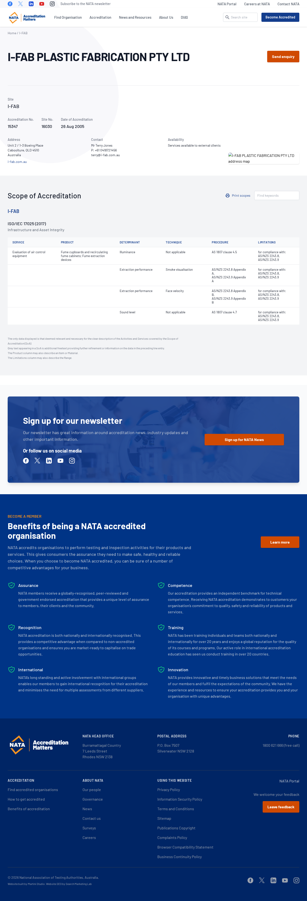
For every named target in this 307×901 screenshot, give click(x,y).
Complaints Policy (172, 837)
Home (12, 33)
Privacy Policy (168, 789)
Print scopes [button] (241, 195)
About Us (166, 17)
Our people (92, 789)
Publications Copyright (176, 828)
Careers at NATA (257, 4)
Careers (89, 837)
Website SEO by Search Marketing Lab (69, 883)
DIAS (184, 17)
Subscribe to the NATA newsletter (85, 4)
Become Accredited (280, 17)
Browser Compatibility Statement (185, 847)
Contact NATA (288, 4)
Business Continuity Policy (179, 856)
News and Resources (135, 17)
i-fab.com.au (17, 162)
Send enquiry (283, 56)
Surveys (89, 828)
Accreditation (100, 17)
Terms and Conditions (175, 808)
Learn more (280, 542)
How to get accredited (26, 799)
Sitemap (164, 818)
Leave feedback (281, 806)
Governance (93, 799)
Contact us (92, 818)
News (87, 808)
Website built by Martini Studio (26, 883)
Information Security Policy (179, 799)
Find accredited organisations (33, 789)
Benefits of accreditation (29, 808)
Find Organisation (68, 17)
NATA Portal (227, 4)
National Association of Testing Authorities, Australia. (59, 877)
